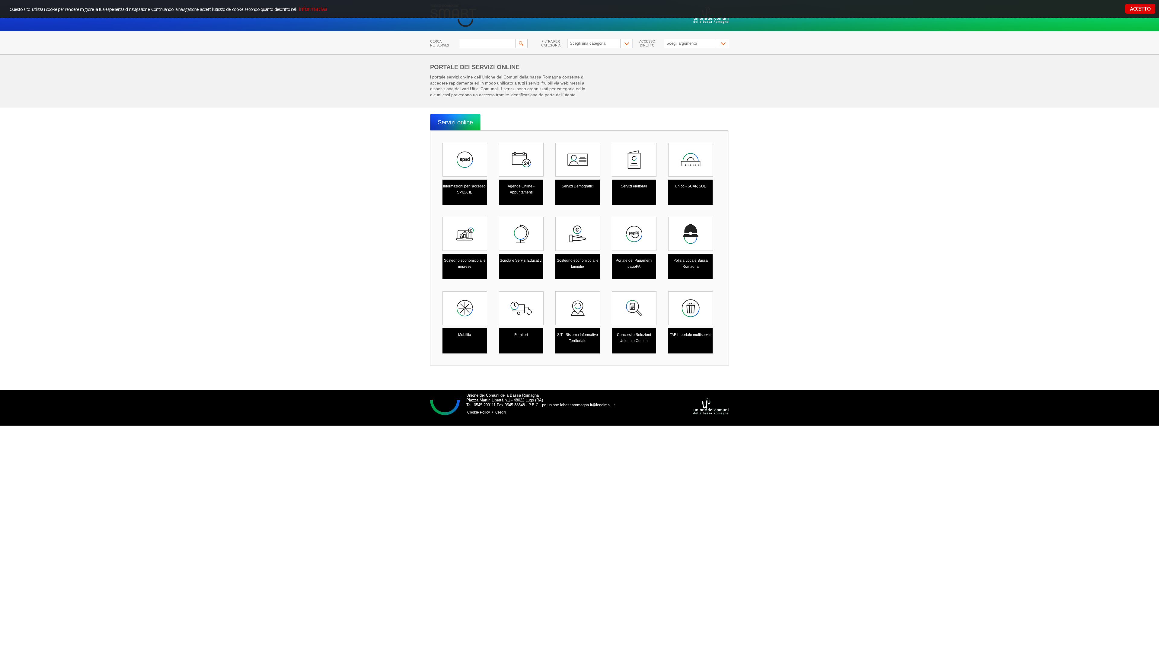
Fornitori (521, 335)
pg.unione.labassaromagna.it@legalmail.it (578, 405)
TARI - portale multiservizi (690, 335)
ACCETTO (1140, 8)
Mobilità (464, 335)
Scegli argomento (681, 43)
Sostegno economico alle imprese (465, 263)
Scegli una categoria (587, 43)
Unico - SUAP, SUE (690, 186)
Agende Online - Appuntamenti (521, 189)
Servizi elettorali (634, 186)
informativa (312, 8)
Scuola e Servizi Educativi (521, 260)
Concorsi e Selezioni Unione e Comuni (634, 338)
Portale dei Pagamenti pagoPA (634, 263)
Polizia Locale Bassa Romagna (690, 263)
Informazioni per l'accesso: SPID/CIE (465, 189)
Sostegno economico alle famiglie (578, 263)
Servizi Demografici (578, 186)
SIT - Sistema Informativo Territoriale (577, 338)
